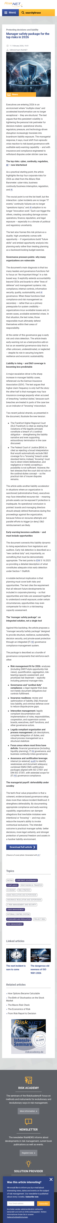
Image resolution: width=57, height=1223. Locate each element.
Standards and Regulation (19, 919)
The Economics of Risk (18, 1009)
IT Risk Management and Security (21, 905)
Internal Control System (18, 914)
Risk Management (15, 924)
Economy (11, 890)
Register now (27, 1153)
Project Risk (39, 919)
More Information (27, 1111)
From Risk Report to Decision (21, 1013)
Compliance (12, 885)
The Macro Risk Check (18, 1005)
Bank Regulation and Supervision (21, 895)
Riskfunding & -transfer (31, 885)
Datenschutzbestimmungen (17, 1217)
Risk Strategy (24, 890)
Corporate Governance (26, 880)
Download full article (21, 847)
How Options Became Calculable (23, 993)
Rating (10, 880)
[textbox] (37, 12)
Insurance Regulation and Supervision (24, 900)
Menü (12, 12)
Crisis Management (15, 910)
